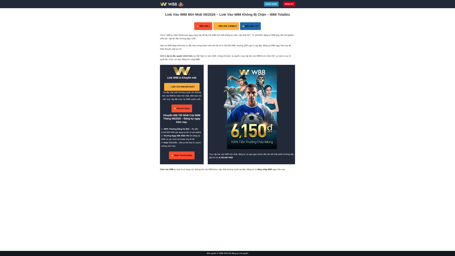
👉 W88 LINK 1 (203, 26)
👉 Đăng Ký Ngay (182, 108)
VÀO (182, 87)
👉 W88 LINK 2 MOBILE (226, 26)
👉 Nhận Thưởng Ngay (181, 155)
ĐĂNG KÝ (289, 4)
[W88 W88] (177, 4)
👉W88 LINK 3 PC (250, 26)
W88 (221, 253)
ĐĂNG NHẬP (271, 4)
